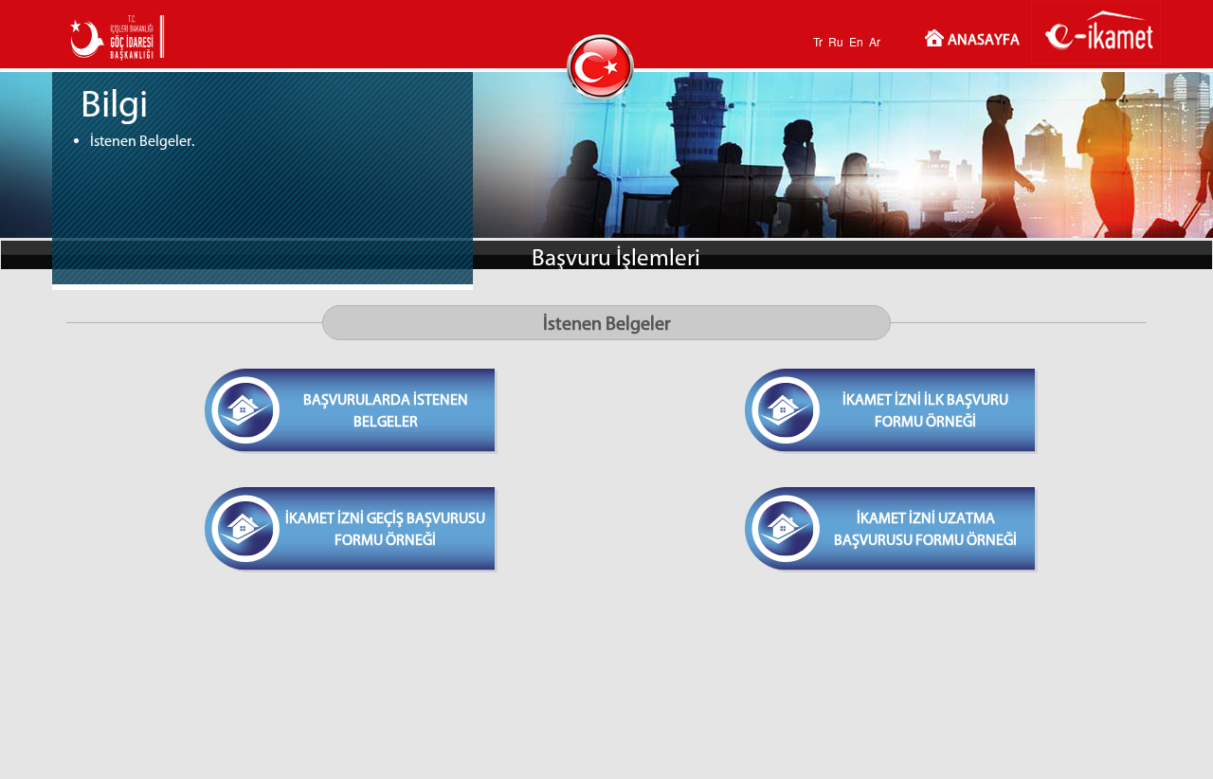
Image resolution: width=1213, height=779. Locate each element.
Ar (874, 41)
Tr (818, 41)
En (856, 41)
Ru (835, 41)
